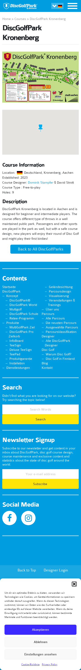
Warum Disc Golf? (58, 354)
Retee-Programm (21, 318)
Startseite (9, 287)
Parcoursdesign (60, 291)
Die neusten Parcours (61, 323)
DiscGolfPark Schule (23, 314)
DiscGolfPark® (19, 300)
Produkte (12, 323)
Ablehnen (40, 642)
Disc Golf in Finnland (60, 359)
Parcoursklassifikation (61, 332)
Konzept (12, 296)
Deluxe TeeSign (20, 350)
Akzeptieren (40, 630)
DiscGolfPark (11, 291)
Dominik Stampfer (40, 182)
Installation (17, 363)
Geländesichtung (61, 287)
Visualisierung (59, 296)
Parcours (48, 314)
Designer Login (56, 570)
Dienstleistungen (18, 368)
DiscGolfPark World (23, 305)
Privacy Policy (49, 664)
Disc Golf (48, 350)
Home (6, 19)
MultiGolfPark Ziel (22, 327)
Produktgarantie (20, 359)
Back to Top (27, 570)
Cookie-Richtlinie (30, 664)
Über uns (52, 309)
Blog (45, 363)
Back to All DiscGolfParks (40, 249)
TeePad (14, 354)
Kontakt (47, 368)
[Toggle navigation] (72, 6)
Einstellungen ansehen (40, 654)
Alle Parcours (55, 318)
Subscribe (40, 484)
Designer (48, 336)
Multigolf (15, 309)
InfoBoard (16, 341)
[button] (74, 584)
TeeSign (15, 345)
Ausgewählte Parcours (62, 327)
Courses (20, 19)
